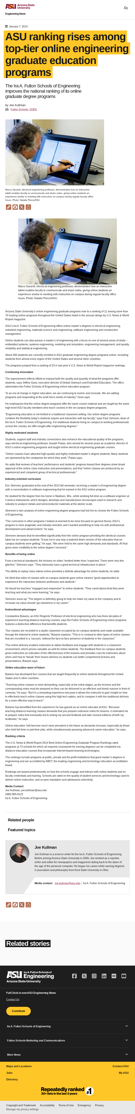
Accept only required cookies (69, 1106)
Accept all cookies (34, 1106)
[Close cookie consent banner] (128, 1088)
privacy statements (94, 1092)
